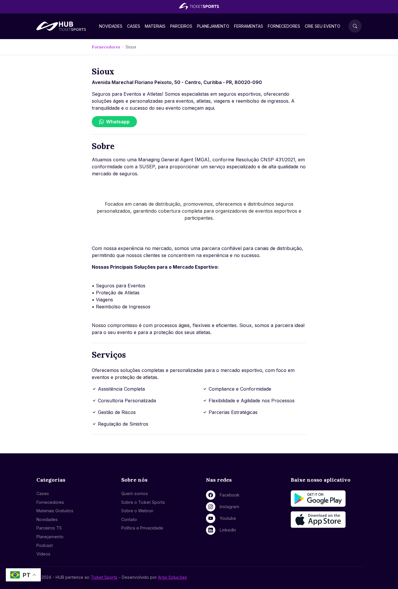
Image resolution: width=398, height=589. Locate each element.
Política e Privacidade (142, 527)
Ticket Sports (104, 577)
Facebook (229, 494)
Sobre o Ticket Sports (143, 502)
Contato (129, 519)
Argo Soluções (172, 577)
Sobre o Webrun (137, 510)
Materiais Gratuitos (54, 510)
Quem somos (134, 493)
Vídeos (43, 553)
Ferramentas (248, 26)
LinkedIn (228, 529)
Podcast (44, 545)
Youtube (228, 518)
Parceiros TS (49, 527)
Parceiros (181, 26)
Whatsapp (118, 122)
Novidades (110, 26)
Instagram (229, 506)
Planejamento (213, 26)
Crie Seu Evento (322, 26)
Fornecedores (284, 26)
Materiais (155, 26)
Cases (133, 26)
